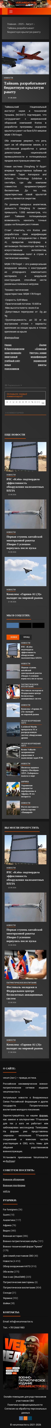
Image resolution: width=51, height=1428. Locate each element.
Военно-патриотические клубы (20, 1241)
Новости (8, 78)
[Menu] (10, 11)
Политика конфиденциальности (24, 1404)
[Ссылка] (32, 402)
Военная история (12, 1236)
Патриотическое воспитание (29, 685)
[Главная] (5, 11)
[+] (38, 402)
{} (35, 402)
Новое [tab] (14, 637)
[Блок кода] (29, 402)
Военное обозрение (13, 1179)
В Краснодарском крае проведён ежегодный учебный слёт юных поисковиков (14, 357)
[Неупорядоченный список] (22, 402)
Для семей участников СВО (18, 1255)
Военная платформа (14, 1185)
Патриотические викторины (18, 1282)
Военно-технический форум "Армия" (23, 1246)
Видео (6, 1230)
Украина (7, 1298)
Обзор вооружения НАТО (31, 722)
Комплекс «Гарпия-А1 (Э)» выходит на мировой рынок (31, 712)
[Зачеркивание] (16, 402)
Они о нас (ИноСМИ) (14, 1276)
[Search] (46, 11)
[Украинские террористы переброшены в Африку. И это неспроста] (13, 789)
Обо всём (8, 1271)
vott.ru (6, 1191)
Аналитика (9, 1220)
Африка (25, 782)
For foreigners (10, 1209)
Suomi (6, 1214)
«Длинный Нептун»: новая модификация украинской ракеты (38, 355)
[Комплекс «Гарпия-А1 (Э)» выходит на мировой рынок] (25, 571)
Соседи (7, 1292)
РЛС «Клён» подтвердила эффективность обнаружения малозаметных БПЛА (31, 652)
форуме (43, 1115)
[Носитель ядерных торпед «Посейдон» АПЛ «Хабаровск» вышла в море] (13, 770)
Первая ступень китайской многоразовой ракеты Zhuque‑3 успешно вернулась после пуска (31, 673)
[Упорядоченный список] (19, 402)
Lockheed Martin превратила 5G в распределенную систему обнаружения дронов (31, 732)
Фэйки (6, 1303)
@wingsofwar (12, 337)
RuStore (10, 1161)
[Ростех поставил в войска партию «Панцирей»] (13, 808)
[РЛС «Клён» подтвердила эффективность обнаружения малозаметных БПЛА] (25, 456)
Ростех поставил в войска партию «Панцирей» (29, 810)
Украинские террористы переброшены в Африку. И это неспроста (28, 791)
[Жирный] (7, 402)
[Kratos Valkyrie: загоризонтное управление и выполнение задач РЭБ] (13, 751)
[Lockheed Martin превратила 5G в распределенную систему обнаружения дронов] (13, 729)
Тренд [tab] (26, 637)
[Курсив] (10, 402)
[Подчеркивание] (13, 402)
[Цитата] (25, 402)
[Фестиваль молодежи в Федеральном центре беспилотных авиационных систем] (13, 692)
